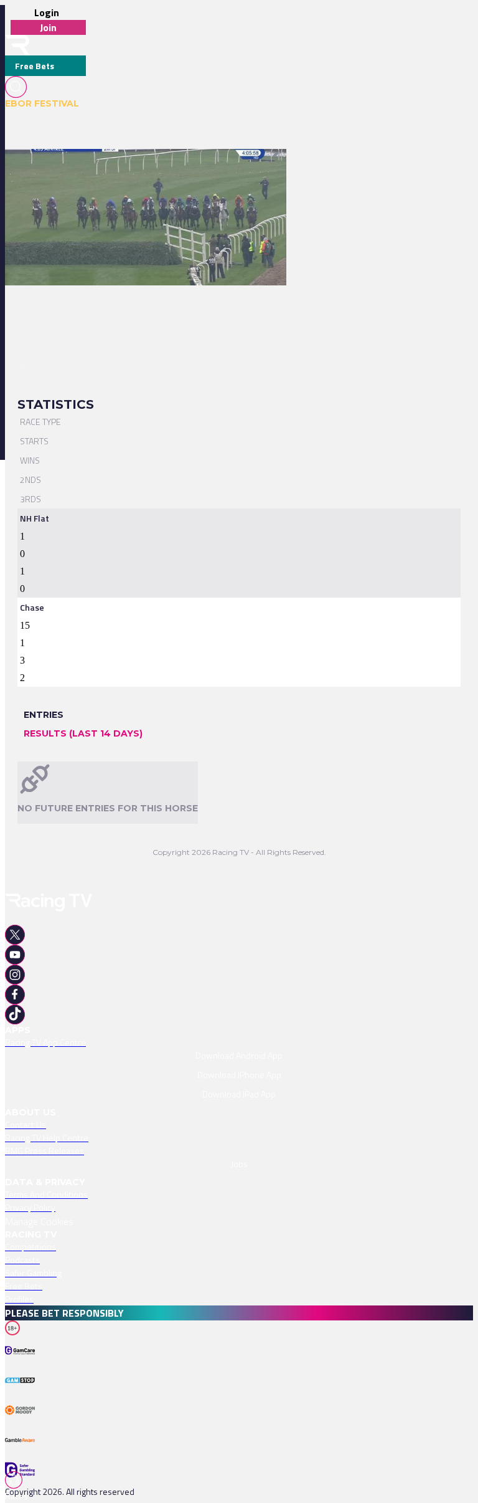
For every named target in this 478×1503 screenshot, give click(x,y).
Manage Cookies (39, 1221)
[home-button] (17, 45)
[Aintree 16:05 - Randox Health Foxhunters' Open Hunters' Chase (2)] (139, 171)
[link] (145, 171)
